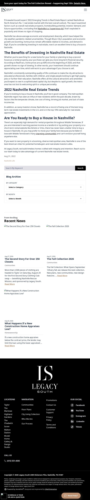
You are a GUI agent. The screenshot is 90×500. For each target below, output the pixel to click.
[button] (45, 496)
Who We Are (27, 419)
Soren (6, 426)
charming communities (46, 133)
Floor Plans (26, 409)
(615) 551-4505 (13, 461)
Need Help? (73, 495)
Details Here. (80, 3)
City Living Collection (31, 414)
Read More (10, 284)
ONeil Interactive (51, 489)
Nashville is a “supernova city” (51, 28)
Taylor (7, 405)
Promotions (51, 400)
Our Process (27, 423)
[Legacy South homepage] (45, 379)
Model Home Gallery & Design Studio (8, 441)
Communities (27, 405)
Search (80, 168)
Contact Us (51, 405)
